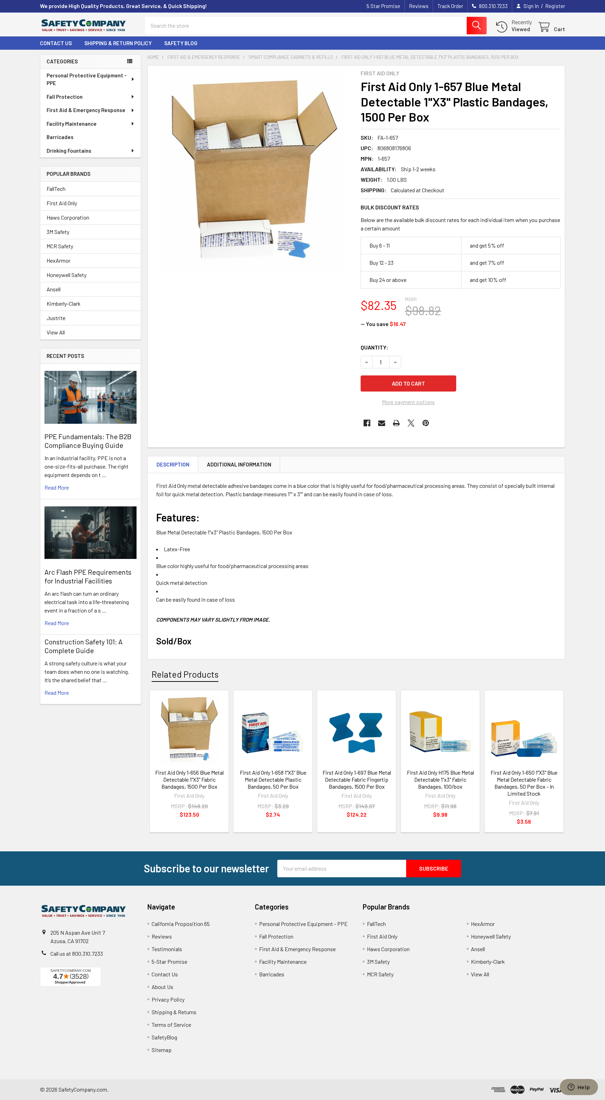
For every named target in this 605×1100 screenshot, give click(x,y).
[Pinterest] (425, 423)
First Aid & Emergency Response (86, 110)
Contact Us (56, 43)
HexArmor (58, 260)
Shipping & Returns (174, 1012)
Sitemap (162, 1049)
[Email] (381, 423)
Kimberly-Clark (64, 303)
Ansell (54, 289)
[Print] (396, 423)
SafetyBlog (164, 1037)
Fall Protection (65, 97)
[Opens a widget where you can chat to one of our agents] (578, 1087)
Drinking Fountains (69, 150)
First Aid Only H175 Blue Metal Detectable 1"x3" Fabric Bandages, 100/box (440, 779)
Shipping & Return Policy (118, 43)
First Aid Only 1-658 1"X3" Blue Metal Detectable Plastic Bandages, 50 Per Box (273, 779)
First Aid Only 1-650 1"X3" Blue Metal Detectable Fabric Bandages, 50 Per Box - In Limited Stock (524, 783)
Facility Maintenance (72, 123)
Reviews (419, 6)
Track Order (450, 6)
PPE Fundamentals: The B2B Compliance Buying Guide (88, 440)
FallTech (56, 188)
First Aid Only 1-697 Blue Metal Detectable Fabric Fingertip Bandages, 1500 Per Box (356, 779)
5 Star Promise (383, 6)
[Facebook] (367, 423)
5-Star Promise (169, 961)
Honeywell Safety (66, 274)
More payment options (408, 402)
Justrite (56, 317)
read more (56, 487)
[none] (252, 170)
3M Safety (58, 231)
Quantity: (374, 347)
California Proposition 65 (181, 923)
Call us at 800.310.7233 (76, 953)
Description (173, 464)
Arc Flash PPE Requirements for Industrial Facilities (87, 576)
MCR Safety (60, 246)
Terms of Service (171, 1024)
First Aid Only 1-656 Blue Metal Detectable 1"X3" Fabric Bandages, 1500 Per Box (189, 779)
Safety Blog (180, 43)
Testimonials (167, 949)
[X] (411, 423)
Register (555, 6)
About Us (162, 986)
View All (56, 332)
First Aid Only (62, 203)
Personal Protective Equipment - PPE (87, 79)
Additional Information (239, 464)
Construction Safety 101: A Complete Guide (83, 646)
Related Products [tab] (185, 674)
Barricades (60, 137)
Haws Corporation (68, 217)
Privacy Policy (168, 999)
